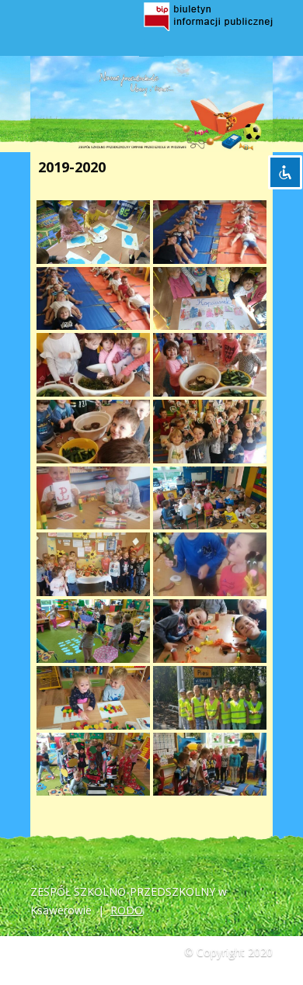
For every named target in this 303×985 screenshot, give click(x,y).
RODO (126, 910)
